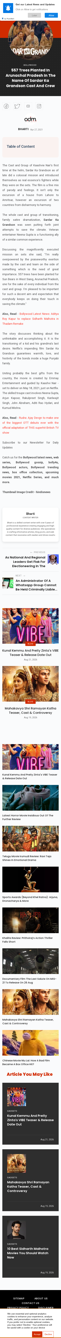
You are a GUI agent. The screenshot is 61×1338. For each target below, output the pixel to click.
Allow (51, 15)
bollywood (30, 65)
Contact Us (30, 1303)
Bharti (23, 129)
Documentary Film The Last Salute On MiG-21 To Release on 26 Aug (29, 980)
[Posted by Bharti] (30, 119)
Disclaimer (45, 1308)
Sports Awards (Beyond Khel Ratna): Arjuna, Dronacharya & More (30, 899)
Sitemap (18, 1298)
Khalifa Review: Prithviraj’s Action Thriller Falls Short (27, 940)
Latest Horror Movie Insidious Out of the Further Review (27, 817)
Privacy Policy (18, 1308)
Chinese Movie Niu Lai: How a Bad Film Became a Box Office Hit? (26, 1062)
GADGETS (12, 1111)
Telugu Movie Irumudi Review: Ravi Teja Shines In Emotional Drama (26, 858)
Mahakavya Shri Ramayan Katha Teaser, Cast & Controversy (30, 710)
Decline (48, 1334)
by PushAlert (9, 18)
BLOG (30, 644)
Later (34, 15)
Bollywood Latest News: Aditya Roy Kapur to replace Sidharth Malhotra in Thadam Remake (30, 318)
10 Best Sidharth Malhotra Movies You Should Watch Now (27, 1253)
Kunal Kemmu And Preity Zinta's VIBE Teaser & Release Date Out (30, 652)
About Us (41, 1298)
